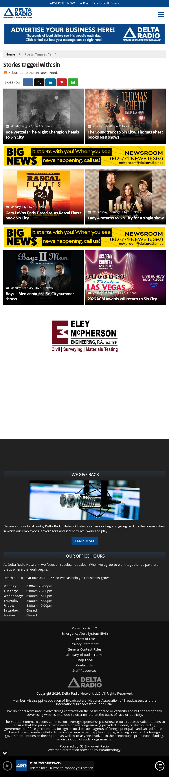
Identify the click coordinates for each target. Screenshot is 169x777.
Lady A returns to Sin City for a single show (125, 218)
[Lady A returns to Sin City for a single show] (125, 196)
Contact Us (84, 665)
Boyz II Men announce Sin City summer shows (40, 296)
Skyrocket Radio (96, 746)
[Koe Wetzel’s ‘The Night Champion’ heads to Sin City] (43, 116)
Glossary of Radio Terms (84, 654)
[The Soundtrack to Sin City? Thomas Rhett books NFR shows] (125, 116)
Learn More (84, 541)
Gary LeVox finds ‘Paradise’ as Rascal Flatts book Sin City (43, 215)
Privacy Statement (85, 644)
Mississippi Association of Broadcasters (56, 700)
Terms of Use (84, 638)
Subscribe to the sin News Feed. (33, 72)
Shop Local (85, 660)
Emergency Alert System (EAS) (84, 633)
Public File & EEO (84, 628)
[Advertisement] (84, 34)
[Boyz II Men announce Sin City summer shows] (43, 277)
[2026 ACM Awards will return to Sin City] (125, 277)
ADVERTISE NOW (62, 3)
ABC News (45, 126)
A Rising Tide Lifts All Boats (99, 3)
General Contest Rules (85, 649)
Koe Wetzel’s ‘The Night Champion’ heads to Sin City (42, 134)
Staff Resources (84, 670)
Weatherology (110, 749)
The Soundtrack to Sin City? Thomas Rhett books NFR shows (125, 134)
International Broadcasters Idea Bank (84, 704)
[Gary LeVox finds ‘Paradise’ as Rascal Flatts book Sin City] (43, 196)
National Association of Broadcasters (116, 700)
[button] (161, 14)
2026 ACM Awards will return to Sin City (122, 298)
